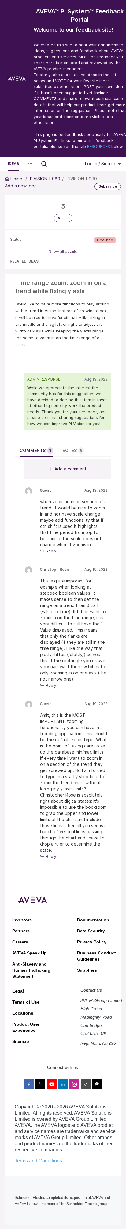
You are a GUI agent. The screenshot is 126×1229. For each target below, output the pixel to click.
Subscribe (107, 186)
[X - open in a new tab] (40, 1084)
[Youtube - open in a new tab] (52, 1084)
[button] (30, 163)
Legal (18, 991)
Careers (20, 941)
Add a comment (70, 468)
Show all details (63, 251)
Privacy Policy (91, 941)
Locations (22, 1013)
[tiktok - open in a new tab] (86, 1084)
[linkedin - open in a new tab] (63, 1084)
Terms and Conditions (38, 1160)
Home (16, 178)
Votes (72, 450)
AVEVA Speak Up (29, 953)
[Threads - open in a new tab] (97, 1084)
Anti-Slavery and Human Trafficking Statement (31, 970)
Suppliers (87, 970)
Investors (22, 919)
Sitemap (20, 1041)
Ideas (13, 163)
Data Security (91, 930)
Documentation (93, 919)
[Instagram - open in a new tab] (74, 1084)
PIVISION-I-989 (45, 178)
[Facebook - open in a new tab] (29, 1084)
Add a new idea (21, 185)
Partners (21, 930)
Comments (35, 450)
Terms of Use (25, 1002)
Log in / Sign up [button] (101, 163)
